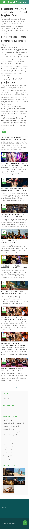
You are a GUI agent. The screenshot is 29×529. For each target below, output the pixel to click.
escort (12, 420)
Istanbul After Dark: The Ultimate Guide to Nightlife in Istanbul (13, 318)
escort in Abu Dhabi (9, 432)
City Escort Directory (14, 2)
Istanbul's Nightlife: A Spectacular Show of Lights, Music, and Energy (14, 267)
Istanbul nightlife (8, 429)
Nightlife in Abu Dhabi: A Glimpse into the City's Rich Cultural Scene (13, 293)
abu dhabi (20, 423)
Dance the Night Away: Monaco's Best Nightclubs (13, 344)
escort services (18, 456)
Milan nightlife (13, 435)
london (5, 426)
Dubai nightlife (7, 456)
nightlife (5, 420)
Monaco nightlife (15, 426)
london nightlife (8, 459)
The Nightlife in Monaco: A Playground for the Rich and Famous (14, 138)
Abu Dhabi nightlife (9, 423)
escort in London (8, 453)
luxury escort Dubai (9, 447)
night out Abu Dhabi (9, 444)
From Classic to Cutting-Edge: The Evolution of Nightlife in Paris (12, 370)
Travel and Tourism (11, 411)
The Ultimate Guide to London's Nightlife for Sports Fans (11, 241)
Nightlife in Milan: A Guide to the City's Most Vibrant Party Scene (14, 164)
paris (18, 432)
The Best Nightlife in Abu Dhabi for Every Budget (12, 215)
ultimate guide (7, 441)
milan (4, 435)
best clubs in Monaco (9, 450)
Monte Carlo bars (8, 438)
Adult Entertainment (12, 409)
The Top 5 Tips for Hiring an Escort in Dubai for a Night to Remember (13, 190)
